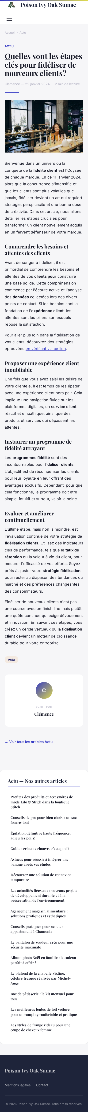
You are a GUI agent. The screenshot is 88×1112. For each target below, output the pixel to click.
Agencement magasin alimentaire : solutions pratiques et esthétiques (39, 913)
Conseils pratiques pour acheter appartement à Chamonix (37, 929)
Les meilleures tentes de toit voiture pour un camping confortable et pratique (44, 1012)
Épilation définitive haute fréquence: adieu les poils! (41, 835)
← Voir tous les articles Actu (29, 742)
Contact (42, 1085)
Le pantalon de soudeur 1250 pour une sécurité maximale (42, 944)
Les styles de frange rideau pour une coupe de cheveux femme (40, 1027)
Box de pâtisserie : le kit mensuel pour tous (42, 996)
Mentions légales (18, 1085)
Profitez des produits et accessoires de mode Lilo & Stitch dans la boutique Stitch (42, 802)
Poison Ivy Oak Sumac (48, 4)
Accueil (10, 32)
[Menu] (9, 20)
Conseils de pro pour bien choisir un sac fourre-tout (44, 820)
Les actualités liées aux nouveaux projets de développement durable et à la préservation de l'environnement (44, 895)
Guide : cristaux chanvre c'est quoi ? (40, 848)
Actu (22, 32)
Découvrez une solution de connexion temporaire (41, 877)
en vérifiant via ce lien (46, 348)
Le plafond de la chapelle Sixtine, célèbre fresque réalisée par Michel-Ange (41, 978)
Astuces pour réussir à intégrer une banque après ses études (40, 862)
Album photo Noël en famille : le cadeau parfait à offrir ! (43, 960)
